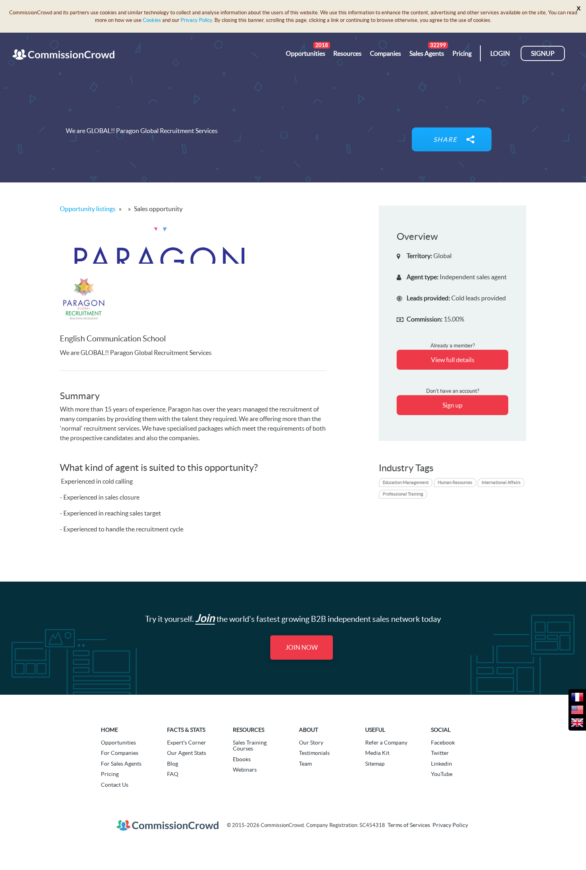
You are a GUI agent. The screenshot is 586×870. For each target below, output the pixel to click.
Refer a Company (386, 742)
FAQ (172, 774)
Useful (375, 730)
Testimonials (314, 753)
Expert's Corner (186, 742)
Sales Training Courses (250, 745)
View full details (452, 359)
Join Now (301, 647)
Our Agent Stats (186, 753)
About (308, 730)
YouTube (441, 774)
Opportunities (118, 742)
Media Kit (377, 753)
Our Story (311, 742)
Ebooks (242, 759)
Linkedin (441, 763)
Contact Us (114, 785)
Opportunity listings (88, 208)
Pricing (110, 774)
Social (440, 730)
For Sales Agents (121, 763)
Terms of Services (408, 825)
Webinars (245, 769)
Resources (248, 730)
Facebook (443, 742)
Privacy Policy (196, 20)
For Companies (119, 753)
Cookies (152, 20)
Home (109, 730)
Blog (172, 763)
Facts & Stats (186, 730)
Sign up (452, 405)
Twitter (440, 753)
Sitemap (375, 763)
